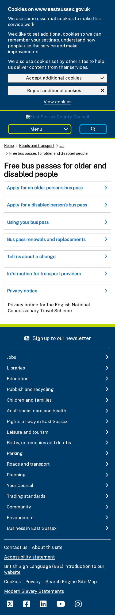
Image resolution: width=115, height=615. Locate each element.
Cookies (12, 581)
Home (9, 145)
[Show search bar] (93, 129)
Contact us (15, 547)
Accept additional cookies (54, 78)
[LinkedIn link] (43, 604)
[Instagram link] (78, 604)
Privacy (33, 581)
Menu (36, 129)
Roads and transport (36, 145)
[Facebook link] (27, 604)
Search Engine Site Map (71, 581)
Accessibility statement (29, 557)
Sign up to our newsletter (61, 338)
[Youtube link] (61, 604)
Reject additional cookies (54, 90)
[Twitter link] (10, 604)
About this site (47, 547)
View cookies (57, 102)
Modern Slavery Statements (34, 591)
